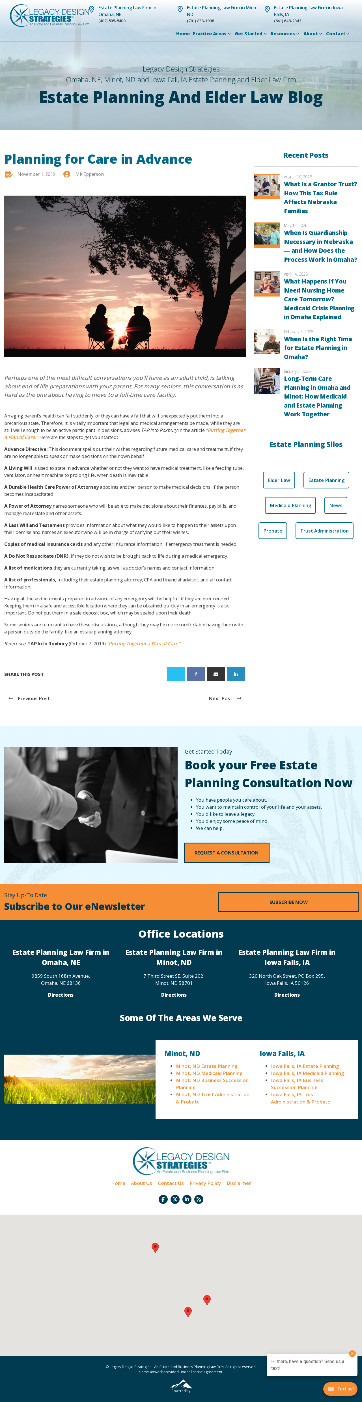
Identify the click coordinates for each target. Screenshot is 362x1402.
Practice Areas (210, 34)
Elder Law (279, 480)
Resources (283, 34)
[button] (227, 852)
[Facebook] (196, 674)
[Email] (216, 674)
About (310, 34)
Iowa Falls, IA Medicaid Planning (307, 1073)
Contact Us (171, 1183)
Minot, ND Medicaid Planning (209, 1073)
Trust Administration (324, 530)
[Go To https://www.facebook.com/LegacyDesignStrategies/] (163, 1199)
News (335, 505)
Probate (272, 530)
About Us (141, 1183)
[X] (176, 674)
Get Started (248, 34)
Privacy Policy (205, 1183)
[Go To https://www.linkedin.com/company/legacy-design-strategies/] (186, 1199)
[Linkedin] (236, 674)
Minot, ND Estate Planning (206, 1066)
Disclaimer (239, 1183)
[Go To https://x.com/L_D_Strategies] (175, 1199)
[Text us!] (340, 1390)
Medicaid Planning (290, 505)
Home (182, 34)
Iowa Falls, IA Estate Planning (305, 1066)
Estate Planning (326, 480)
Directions (61, 995)
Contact (335, 34)
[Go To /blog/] (198, 1199)
